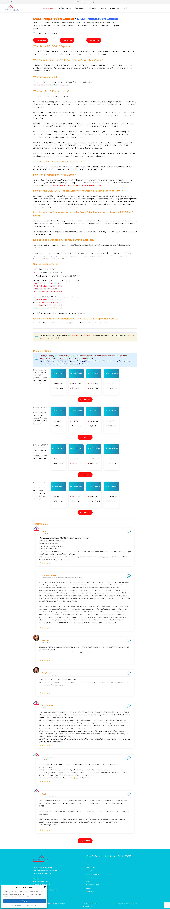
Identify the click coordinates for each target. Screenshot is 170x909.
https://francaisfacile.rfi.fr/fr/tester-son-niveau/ (51, 85)
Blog (88, 881)
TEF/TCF (90, 335)
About (88, 888)
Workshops (90, 891)
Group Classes (91, 871)
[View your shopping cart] (93, 2)
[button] (45, 887)
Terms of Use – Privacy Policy (29, 905)
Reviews (89, 878)
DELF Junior (75, 335)
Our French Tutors (92, 885)
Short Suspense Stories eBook (46, 289)
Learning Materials (92, 874)
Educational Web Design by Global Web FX (126, 903)
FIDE (127, 335)
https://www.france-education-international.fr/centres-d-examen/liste (73, 185)
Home (88, 864)
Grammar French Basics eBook (46, 283)
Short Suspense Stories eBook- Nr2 (48, 292)
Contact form (53, 323)
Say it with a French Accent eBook (48, 286)
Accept (24, 901)
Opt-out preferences (16, 905)
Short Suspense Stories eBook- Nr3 (48, 308)
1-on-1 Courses (91, 867)
